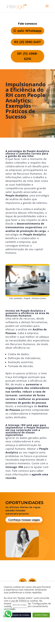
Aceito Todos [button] (41, 614)
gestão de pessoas (34, 402)
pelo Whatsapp (29, 31)
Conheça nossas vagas (24, 520)
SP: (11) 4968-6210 (27, 56)
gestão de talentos (35, 203)
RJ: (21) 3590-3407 (27, 42)
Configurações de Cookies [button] (17, 615)
